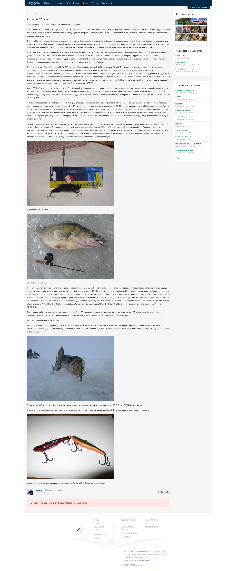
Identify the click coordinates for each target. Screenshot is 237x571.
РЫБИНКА (179, 103)
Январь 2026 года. (182, 56)
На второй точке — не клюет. (185, 69)
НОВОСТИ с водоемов (183, 110)
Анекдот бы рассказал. (183, 117)
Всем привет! (180, 62)
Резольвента (145, 561)
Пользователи (126, 536)
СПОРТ (178, 97)
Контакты (124, 530)
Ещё (177, 158)
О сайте (124, 523)
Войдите (35, 503)
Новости (97, 537)
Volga (177, 58)
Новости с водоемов (53, 3)
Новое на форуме (187, 85)
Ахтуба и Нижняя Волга (184, 150)
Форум (95, 3)
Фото (67, 3)
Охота (104, 3)
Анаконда (178, 71)
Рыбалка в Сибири (151, 526)
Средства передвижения (184, 90)
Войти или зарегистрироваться (198, 7)
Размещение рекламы (129, 533)
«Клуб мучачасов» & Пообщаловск (188, 143)
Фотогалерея (184, 14)
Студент (39, 490)
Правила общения (127, 526)
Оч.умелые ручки (181, 130)
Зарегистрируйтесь (53, 503)
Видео (76, 3)
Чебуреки (178, 123)
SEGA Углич (179, 65)
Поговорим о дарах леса (184, 137)
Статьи (85, 3)
